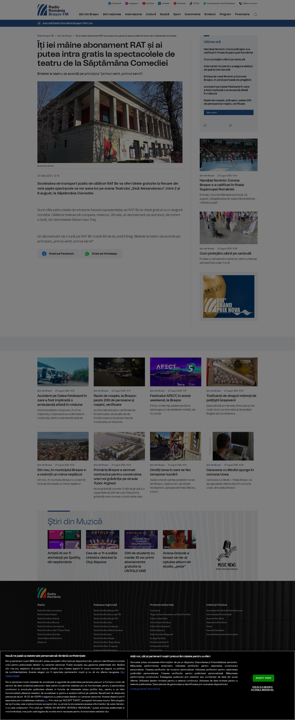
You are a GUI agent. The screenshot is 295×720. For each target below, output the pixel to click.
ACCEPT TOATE (264, 678)
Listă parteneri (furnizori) (145, 689)
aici (46, 701)
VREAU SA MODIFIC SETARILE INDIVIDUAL (262, 688)
